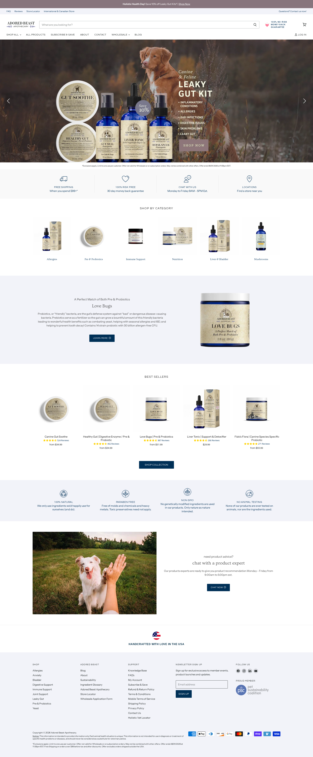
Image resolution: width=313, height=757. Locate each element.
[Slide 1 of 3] (156, 101)
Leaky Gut (38, 698)
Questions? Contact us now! (292, 11)
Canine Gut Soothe (56, 436)
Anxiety (37, 675)
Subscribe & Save (63, 35)
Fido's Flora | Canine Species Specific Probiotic (257, 438)
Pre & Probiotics (42, 703)
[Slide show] (156, 101)
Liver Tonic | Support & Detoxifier (206, 436)
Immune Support (42, 689)
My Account (135, 679)
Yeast (36, 708)
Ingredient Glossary (91, 684)
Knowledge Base (137, 670)
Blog (138, 35)
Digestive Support (43, 684)
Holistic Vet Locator (139, 717)
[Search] (255, 24)
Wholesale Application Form (96, 698)
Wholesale (120, 35)
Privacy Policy (136, 708)
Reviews (18, 11)
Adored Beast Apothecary (95, 689)
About (84, 35)
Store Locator (33, 11)
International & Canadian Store (59, 11)
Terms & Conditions (139, 694)
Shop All (13, 35)
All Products (35, 35)
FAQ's (131, 675)
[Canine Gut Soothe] (56, 408)
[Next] (304, 101)
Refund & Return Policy (141, 689)
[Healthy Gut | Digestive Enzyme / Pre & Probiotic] (106, 408)
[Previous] (9, 101)
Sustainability (88, 679)
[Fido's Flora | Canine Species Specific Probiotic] (256, 408)
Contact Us (134, 713)
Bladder (37, 679)
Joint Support (40, 694)
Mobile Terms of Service (141, 698)
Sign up (184, 694)
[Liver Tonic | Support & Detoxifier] (206, 408)
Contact (100, 35)
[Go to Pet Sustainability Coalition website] (252, 694)
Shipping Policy (137, 703)
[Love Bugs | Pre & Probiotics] (156, 408)
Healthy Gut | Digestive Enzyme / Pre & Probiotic (106, 438)
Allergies (38, 670)
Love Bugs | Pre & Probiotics (156, 436)
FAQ (9, 11)
